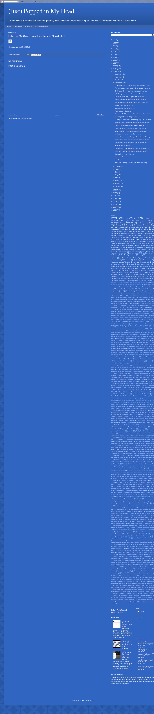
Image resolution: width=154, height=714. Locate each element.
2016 (115, 66)
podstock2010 (139, 272)
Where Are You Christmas (117, 328)
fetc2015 (122, 266)
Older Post (100, 115)
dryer (130, 402)
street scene (132, 556)
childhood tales (115, 247)
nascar (113, 486)
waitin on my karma (144, 589)
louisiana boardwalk (124, 468)
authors (138, 340)
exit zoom (127, 408)
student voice (147, 556)
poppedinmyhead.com (116, 517)
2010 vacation (126, 260)
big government (121, 346)
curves (138, 385)
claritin (121, 371)
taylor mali (140, 564)
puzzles (147, 523)
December (118, 74)
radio (119, 307)
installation (123, 299)
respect (121, 529)
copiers (131, 381)
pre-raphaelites (145, 305)
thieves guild (133, 575)
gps (138, 266)
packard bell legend (145, 503)
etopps (149, 252)
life (119, 463)
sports (119, 550)
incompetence (146, 445)
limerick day (138, 463)
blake (126, 350)
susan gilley (139, 311)
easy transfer (119, 404)
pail (112, 505)
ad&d (150, 330)
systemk (139, 562)
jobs (144, 299)
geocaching (114, 422)
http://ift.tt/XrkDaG (24, 47)
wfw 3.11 (129, 593)
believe (146, 344)
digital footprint (116, 394)
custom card (129, 288)
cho (117, 369)
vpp (136, 589)
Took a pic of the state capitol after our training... (131, 96)
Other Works (18, 26)
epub (112, 408)
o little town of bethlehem (141, 494)
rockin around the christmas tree (124, 531)
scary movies (148, 307)
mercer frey (121, 474)
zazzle (141, 601)
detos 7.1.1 (114, 391)
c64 (126, 284)
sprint (112, 552)
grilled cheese (143, 430)
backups (133, 342)
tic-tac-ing (147, 575)
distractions (120, 396)
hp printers (130, 441)
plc (147, 513)
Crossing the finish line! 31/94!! (125, 108)
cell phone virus (124, 367)
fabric (149, 408)
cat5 (144, 365)
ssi (139, 552)
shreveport (130, 309)
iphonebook (131, 449)
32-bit (138, 321)
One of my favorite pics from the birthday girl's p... (131, 125)
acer (130, 330)
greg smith (130, 430)
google (131, 241)
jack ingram (116, 453)
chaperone (148, 367)
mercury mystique (131, 474)
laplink (127, 459)
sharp (118, 542)
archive (128, 336)
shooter (124, 542)
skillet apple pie (126, 544)
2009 (115, 201)
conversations (145, 379)
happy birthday (123, 297)
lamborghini (121, 459)
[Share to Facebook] (38, 55)
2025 (115, 43)
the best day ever (148, 571)
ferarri (126, 412)
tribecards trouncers (119, 245)
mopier (114, 480)
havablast (149, 433)
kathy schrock (116, 455)
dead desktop (148, 288)
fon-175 (124, 295)
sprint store (119, 552)
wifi (137, 315)
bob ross (121, 354)
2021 (115, 51)
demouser (122, 389)
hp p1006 (123, 441)
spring (125, 550)
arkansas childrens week (129, 338)
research (139, 527)
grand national (132, 428)
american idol (117, 221)
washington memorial (138, 591)
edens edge (119, 293)
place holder (125, 513)
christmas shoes (145, 369)
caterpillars (150, 365)
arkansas (118, 338)
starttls (129, 554)
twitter (143, 313)
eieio (148, 404)
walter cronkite (126, 591)
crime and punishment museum (144, 383)
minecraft (136, 476)
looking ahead (145, 268)
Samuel (143, 280)
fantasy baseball (138, 293)
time (119, 577)
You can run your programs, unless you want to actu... (133, 88)
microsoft (132, 256)
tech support (129, 235)
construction (145, 262)
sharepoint (114, 233)
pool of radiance (142, 515)
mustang (113, 484)
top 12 (149, 276)
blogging (127, 262)
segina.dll (149, 538)
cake (128, 361)
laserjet (140, 459)
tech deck (138, 566)
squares (134, 552)
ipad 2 (118, 449)
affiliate (129, 332)
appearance (114, 282)
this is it (141, 575)
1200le (141, 319)
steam (120, 311)
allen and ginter (147, 332)
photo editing (131, 305)
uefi (117, 585)
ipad (124, 247)
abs (149, 328)
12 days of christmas (119, 280)
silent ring (138, 542)
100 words (147, 317)
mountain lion (137, 480)
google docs (114, 297)
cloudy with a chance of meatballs (129, 373)
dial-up (139, 391)
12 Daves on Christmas (131, 319)
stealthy (141, 554)
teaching (141, 276)
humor (124, 268)
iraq (135, 299)
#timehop (118, 160)
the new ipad (124, 573)
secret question (127, 538)
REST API (118, 326)
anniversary (148, 260)
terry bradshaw (139, 568)
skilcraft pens (116, 544)
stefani (146, 554)
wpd (134, 597)
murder (120, 482)
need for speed (121, 239)
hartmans (141, 433)
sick (142, 309)
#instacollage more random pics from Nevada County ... (133, 137)
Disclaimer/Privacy (41, 26)
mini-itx (143, 476)
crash (127, 383)
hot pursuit (132, 254)
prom (133, 521)
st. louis (144, 552)
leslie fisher (130, 461)
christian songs (135, 369)
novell (148, 492)
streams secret (123, 556)
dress (147, 400)
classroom (128, 371)
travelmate (122, 583)
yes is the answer (148, 599)
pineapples (148, 511)
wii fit (151, 593)
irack (138, 449)
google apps (122, 254)
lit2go (122, 466)
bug (126, 359)
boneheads (141, 354)
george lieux (122, 422)
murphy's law (128, 482)
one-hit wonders (130, 498)
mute (119, 484)
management (117, 301)
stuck (125, 311)
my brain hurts (127, 484)
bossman (120, 284)
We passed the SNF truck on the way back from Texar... (133, 85)
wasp (147, 591)
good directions (134, 426)
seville (136, 540)
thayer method (138, 571)
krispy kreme (141, 457)
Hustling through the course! (124, 105)
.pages (140, 317)
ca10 (112, 361)
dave (129, 387)
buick (131, 359)
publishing (113, 307)
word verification (120, 597)
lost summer (149, 466)
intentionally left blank (120, 447)
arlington (152, 338)
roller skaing (138, 531)
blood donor (114, 352)
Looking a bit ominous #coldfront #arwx (128, 134)
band (139, 342)
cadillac (123, 361)
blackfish (120, 350)
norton (120, 492)
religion (133, 527)
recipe (130, 258)
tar (126, 564)
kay (123, 455)
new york (143, 270)
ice (113, 445)
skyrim (142, 258)
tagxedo (146, 311)
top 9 (117, 579)
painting (113, 272)
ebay (126, 404)
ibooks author (114, 299)
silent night (131, 542)
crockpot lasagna (129, 385)
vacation (123, 278)
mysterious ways (137, 484)
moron (130, 480)
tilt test (114, 577)
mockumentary (133, 478)
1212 (147, 319)
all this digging (137, 260)
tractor (121, 581)
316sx (133, 321)
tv (113, 585)
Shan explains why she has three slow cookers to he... (133, 131)
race (145, 525)
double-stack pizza (130, 400)
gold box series (123, 426)
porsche (126, 517)
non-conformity (144, 490)
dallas (136, 288)
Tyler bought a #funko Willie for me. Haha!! (129, 94)
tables (144, 562)
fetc (153, 229)
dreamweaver (140, 400)
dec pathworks (146, 387)
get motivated (131, 422)
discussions (147, 394)
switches (125, 562)
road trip (150, 529)
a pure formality (142, 328)
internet (129, 299)
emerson (121, 406)
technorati (113, 568)
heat (141, 435)
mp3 (150, 480)
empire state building (140, 406)
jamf (137, 241)
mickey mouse (115, 476)
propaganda (149, 521)
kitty (122, 457)
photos (148, 247)
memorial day (123, 256)
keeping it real (129, 455)
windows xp (124, 595)
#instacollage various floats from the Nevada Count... (132, 140)
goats (151, 424)
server (114, 309)
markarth (129, 470)
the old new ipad (145, 573)
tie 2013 (124, 249)
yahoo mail (120, 599)
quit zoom (125, 525)
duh (135, 402)
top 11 (144, 577)
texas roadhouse (121, 571)
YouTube (131, 218)
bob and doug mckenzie (146, 352)
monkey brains (143, 478)
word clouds (149, 595)
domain (147, 398)
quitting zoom (133, 525)
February (118, 183)
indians (140, 254)
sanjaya (113, 274)
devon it (121, 391)
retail (133, 529)
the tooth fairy (124, 575)
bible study (146, 282)
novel (139, 256)
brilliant (143, 356)
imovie (118, 445)
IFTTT (114, 218)
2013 (115, 190)
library (114, 463)
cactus (117, 361)
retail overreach (141, 529)
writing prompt (141, 597)
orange (142, 501)
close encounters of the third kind (141, 371)
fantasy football (130, 410)
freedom (138, 418)
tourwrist (131, 579)
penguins (122, 305)
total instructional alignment (124, 313)
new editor (129, 490)
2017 (115, 63)
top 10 (139, 577)
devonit (122, 291)
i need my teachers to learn (135, 443)
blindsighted (140, 350)
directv (124, 394)
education (149, 237)
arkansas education (135, 282)
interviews (130, 447)
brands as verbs (127, 356)
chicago (115, 237)
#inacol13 (120, 231)
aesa (142, 231)
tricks (112, 260)
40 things (128, 225)
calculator (134, 361)
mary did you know (139, 470)
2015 (115, 69)
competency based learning (128, 286)
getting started (141, 422)
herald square (148, 435)
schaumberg (148, 536)
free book (130, 295)
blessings (132, 350)
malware (123, 470)
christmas (146, 284)
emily (113, 227)
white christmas (144, 593)
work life (129, 223)
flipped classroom (115, 295)
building (136, 359)
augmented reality (122, 340)
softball (127, 548)
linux (117, 466)
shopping (116, 249)
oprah (136, 501)
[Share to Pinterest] (40, 55)
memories (131, 247)
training (131, 249)
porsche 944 (134, 517)
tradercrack (129, 581)
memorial (113, 474)
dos (143, 252)
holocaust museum (133, 437)
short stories (122, 309)
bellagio (152, 344)
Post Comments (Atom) (25, 118)
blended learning (118, 262)
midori (122, 476)
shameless (143, 540)
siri (150, 542)
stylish (143, 558)
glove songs (129, 424)
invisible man (148, 447)
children (139, 284)
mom (120, 270)
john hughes (150, 453)
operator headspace (128, 501)
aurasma (131, 340)
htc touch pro (145, 441)
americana (123, 334)
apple (138, 245)
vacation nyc (132, 278)
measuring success (140, 472)
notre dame (137, 492)
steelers (137, 239)
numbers (130, 494)
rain (124, 307)
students (131, 311)
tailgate (150, 562)
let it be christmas (139, 461)
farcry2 (144, 410)
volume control (129, 589)
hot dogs (137, 439)
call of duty (142, 361)
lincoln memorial (147, 463)
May (116, 175)
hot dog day (130, 439)
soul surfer (145, 548)
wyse (120, 317)
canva (130, 363)
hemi (117, 268)
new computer (120, 490)
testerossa (149, 568)
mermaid (140, 474)
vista (140, 278)
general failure (141, 420)
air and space (136, 332)
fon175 (126, 416)
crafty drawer (119, 383)
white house (131, 315)
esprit (117, 408)
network (127, 270)
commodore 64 (125, 237)
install (130, 268)
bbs (141, 344)
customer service (138, 237)
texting (130, 571)
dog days (141, 398)
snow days (141, 274)
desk (135, 389)
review (148, 272)
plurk (121, 243)
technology (118, 225)
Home (9, 26)
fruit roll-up (145, 418)
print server (114, 521)
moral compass (123, 480)
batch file (130, 344)
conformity (146, 377)
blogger (113, 284)
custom (144, 385)
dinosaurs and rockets (118, 264)
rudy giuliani (120, 533)
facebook (132, 233)
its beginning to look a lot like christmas (126, 451)
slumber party (122, 546)
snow (134, 274)
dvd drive (141, 402)
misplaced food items (139, 301)
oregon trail (149, 501)
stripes (140, 556)
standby (115, 554)
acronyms (136, 330)
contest (139, 286)
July (116, 169)
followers (120, 416)
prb (146, 517)
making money (114, 470)
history (145, 297)
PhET (112, 326)
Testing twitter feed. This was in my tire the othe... (131, 99)
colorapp (129, 375)
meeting (130, 301)
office (112, 496)
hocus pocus (122, 437)
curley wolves (120, 288)
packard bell (134, 503)
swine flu (113, 562)
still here (115, 556)
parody (131, 239)
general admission (130, 420)
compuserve (138, 375)
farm (146, 293)
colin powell (122, 375)
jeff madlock (129, 453)
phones (121, 272)
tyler (118, 260)
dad (136, 229)
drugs (125, 402)
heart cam (135, 435)
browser (121, 359)
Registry (132, 326)
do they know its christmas (142, 396)
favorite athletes (115, 412)
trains (143, 581)
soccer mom (119, 548)
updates (115, 278)
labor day (113, 459)
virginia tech (116, 589)
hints (140, 297)
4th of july (150, 321)
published (114, 258)
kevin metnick (144, 455)
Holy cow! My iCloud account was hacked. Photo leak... (133, 114)
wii (141, 315)
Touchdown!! (119, 157)
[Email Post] (27, 54)
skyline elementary (137, 544)
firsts (132, 414)
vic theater (132, 587)
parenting (144, 505)
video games (141, 249)
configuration (138, 377)
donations (113, 400)
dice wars (145, 391)
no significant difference (137, 303)
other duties (148, 303)
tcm (112, 566)
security (120, 274)
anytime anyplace (133, 334)
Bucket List (28, 26)
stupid (148, 258)
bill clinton (146, 346)
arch (122, 336)
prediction (127, 519)
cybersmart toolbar (116, 387)
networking (144, 229)
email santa (114, 406)
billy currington (122, 348)
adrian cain (114, 332)
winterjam (136, 595)
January (118, 186)
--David (142, 611)
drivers (139, 291)
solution (133, 548)
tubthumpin (141, 583)
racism (150, 525)
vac (143, 585)
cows (112, 288)
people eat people (142, 507)
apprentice (150, 334)
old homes (139, 496)
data (141, 288)
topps (112, 313)
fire (147, 412)
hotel (143, 439)
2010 (115, 198)
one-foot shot (120, 498)
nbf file (146, 486)
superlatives (138, 560)
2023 (115, 48)
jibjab (135, 453)
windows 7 (131, 245)
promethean (140, 521)
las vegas (134, 459)
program (127, 521)
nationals (140, 486)
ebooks (132, 404)
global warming (119, 424)
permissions (121, 509)
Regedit (126, 326)
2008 (115, 204)
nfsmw (136, 490)
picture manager (138, 511)
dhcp (134, 391)
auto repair (146, 340)
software (115, 276)
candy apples (116, 363)
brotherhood (114, 359)
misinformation (123, 478)
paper (128, 505)
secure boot (136, 538)
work (122, 229)
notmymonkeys (128, 492)
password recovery (116, 507)
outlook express (124, 503)
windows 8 (115, 595)
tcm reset (118, 566)
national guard (120, 486)
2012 (115, 193)
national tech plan (130, 486)
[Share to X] (36, 55)
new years (135, 270)
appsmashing (123, 282)
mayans (131, 472)
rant (128, 527)
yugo (136, 601)
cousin (148, 381)
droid (121, 402)
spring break (132, 550)
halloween (145, 266)
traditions (137, 581)
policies (133, 515)
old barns (131, 496)
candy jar (124, 363)
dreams (131, 264)
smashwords (148, 309)
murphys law (137, 482)
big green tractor (131, 346)
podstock (129, 272)
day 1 (134, 387)
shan (136, 258)
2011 (115, 195)
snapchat (145, 546)
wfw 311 (135, 593)
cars (112, 365)
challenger (140, 367)
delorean (115, 389)
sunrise (115, 560)
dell (117, 291)
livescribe (141, 466)
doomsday (120, 400)
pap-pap (115, 305)
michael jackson (118, 235)
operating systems (116, 501)
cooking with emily (115, 381)
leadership (150, 299)
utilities (138, 585)
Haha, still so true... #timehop (124, 154)
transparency (114, 583)
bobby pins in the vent (131, 354)
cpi (113, 383)
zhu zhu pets (148, 601)
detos (147, 389)
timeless (124, 577)
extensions (143, 408)
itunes (139, 299)
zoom (125, 317)
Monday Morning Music (122, 145)
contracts (130, 379)
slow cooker (114, 546)
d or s (124, 387)
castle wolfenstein (136, 365)
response (127, 529)
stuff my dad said (135, 558)
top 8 (112, 579)
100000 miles (118, 319)
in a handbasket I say (128, 445)
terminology (130, 568)
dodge (135, 398)
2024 (115, 46)
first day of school (115, 414)
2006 (115, 210)
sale (126, 533)
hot (124, 439)
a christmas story (131, 328)
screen (118, 538)
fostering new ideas (123, 418)
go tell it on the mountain (141, 424)
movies (143, 241)
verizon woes (114, 587)
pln (138, 305)
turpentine (149, 583)
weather (123, 315)
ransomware (121, 527)
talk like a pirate (120, 564)
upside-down (131, 585)
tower (137, 579)
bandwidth (145, 342)
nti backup (113, 494)
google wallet (116, 428)
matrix (124, 301)
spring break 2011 (143, 550)
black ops (149, 348)
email (126, 293)
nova (143, 492)
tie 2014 (138, 235)
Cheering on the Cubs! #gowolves (126, 117)
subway (149, 558)
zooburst (113, 603)
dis (129, 394)
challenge (132, 284)
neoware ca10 (142, 488)
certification (133, 367)
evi (121, 408)
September (119, 83)
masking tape (149, 470)
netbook (151, 488)
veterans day (123, 587)
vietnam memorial (141, 587)
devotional (127, 391)
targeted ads (132, 564)
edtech (137, 404)
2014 (115, 71)
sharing (113, 542)
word (142, 595)
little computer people (131, 466)
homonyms (144, 437)
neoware (134, 488)
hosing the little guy (116, 439)
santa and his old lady (143, 533)
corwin (136, 381)
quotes (140, 525)
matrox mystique (123, 472)
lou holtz (115, 468)
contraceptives (122, 379)
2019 (115, 57)
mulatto (115, 482)
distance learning (134, 252)
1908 (152, 319)
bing (129, 348)
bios (134, 348)
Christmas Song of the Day (144, 225)
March (117, 180)
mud (116, 303)
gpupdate (124, 428)
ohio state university (121, 496)
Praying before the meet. (123, 111)
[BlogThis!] (34, 55)
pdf (133, 507)
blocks (146, 350)
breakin (137, 356)
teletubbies (121, 568)
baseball (145, 245)
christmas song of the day (138, 227)
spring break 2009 (143, 243)
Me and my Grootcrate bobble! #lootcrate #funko (131, 151)
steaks (135, 554)
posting (141, 517)
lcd (112, 461)
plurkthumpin (114, 515)
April (116, 177)
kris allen (133, 457)
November (118, 77)
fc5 (122, 412)
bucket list (124, 233)
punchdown (130, 523)
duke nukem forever (144, 264)
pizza (118, 513)
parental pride (135, 505)
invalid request (139, 447)
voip (122, 589)
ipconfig (124, 449)
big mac (139, 346)
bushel (142, 359)
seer (143, 538)
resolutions (114, 529)
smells (139, 546)
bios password (140, 348)
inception (138, 445)
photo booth (120, 511)
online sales (139, 498)
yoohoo (130, 601)
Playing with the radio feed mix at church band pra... (132, 102)
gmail (114, 254)
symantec (132, 562)
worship (129, 597)
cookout (124, 381)
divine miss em (129, 396)
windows (122, 227)
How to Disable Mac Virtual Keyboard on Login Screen (126, 654)
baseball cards (122, 252)
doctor (120, 398)
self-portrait (120, 540)
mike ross (129, 476)
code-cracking (145, 373)
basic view (123, 344)
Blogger (91, 700)
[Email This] (32, 55)
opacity (146, 498)
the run (117, 575)
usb (148, 313)
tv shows (136, 313)
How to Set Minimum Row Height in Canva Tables (127, 623)
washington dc (148, 278)
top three (124, 579)
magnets (145, 468)
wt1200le (150, 597)
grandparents (141, 428)
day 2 (138, 387)
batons (136, 344)
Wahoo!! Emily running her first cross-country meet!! (132, 122)
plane (138, 513)
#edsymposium (133, 317)
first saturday (125, 414)
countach (142, 381)
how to (117, 441)
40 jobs (144, 321)
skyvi (146, 544)
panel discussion (119, 505)
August (117, 166)
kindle (136, 268)
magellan (138, 468)
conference (136, 262)
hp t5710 (138, 441)
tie (112, 231)
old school (147, 496)
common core (114, 286)
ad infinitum (143, 330)
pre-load (113, 519)
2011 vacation (121, 241)
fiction (132, 412)
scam (134, 536)
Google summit (132, 231)
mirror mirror (114, 478)
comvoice (113, 377)
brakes (118, 356)
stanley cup (122, 554)
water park (115, 593)
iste (142, 449)
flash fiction (131, 266)
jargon (122, 453)
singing (145, 542)
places (132, 513)
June (117, 172)
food (132, 416)
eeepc (143, 404)
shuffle (136, 309)
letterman (148, 461)
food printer (139, 416)
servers (128, 274)
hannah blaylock (132, 433)
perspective (130, 509)
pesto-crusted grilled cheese (142, 509)
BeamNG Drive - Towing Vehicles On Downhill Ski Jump (127, 643)
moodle (149, 301)
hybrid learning (114, 443)
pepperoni (113, 509)
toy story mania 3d (147, 579)
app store (142, 334)
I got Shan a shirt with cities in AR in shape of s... (131, 128)
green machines (120, 430)
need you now (126, 488)
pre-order (120, 519)
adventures (122, 332)
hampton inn (121, 433)
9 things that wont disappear (120, 324)
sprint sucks (127, 552)
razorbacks (122, 258)
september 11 (128, 540)
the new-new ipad (134, 573)
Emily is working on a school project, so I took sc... (131, 91)
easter (112, 293)
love (133, 468)
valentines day (115, 315)
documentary (127, 398)
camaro (149, 361)
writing (129, 229)
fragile (131, 418)
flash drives (151, 414)
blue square (135, 352)
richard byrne (134, 307)
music (121, 303)
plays (143, 513)
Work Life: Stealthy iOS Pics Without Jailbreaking (131, 162)
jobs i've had (142, 453)
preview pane (142, 519)
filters (143, 412)
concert (120, 377)
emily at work (129, 406)
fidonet (137, 412)
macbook (114, 256)
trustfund (134, 583)
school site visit (130, 243)
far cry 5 (138, 410)
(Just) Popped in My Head (41, 11)
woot (145, 315)
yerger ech (139, 599)
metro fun (146, 474)
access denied (114, 330)
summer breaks (132, 276)
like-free (130, 463)
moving (145, 480)
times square (132, 577)
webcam (122, 593)
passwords (127, 507)
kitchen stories (115, 457)
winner (130, 595)
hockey (115, 437)
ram (128, 307)
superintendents (129, 560)
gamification (114, 420)
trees (128, 583)
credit (132, 383)
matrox (114, 472)
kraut (127, 457)
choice (122, 369)
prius (121, 521)
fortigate (113, 418)
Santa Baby (140, 326)
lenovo (123, 461)
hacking (151, 430)
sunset (120, 560)
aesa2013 (147, 235)
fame (114, 410)
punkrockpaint (138, 523)
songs (122, 276)
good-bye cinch (144, 426)
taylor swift (148, 564)
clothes (115, 373)
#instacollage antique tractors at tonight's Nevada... (132, 142)
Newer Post (13, 115)
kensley (137, 455)
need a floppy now (116, 488)
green (112, 430)
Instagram (135, 221)
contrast (137, 379)
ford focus (146, 416)
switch (119, 562)
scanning (140, 536)
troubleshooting (143, 223)
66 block (135, 280)
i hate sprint (123, 443)
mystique (147, 484)
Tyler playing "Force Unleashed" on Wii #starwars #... (132, 148)
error (131, 293)
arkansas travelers (143, 338)
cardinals (142, 363)
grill (136, 430)
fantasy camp (120, 410)
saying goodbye (126, 536)
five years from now (141, 414)
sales (141, 307)
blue (129, 352)
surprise (146, 560)
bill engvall (113, 348)
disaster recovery (136, 394)
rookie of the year (148, 531)
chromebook (114, 371)
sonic (138, 548)
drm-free (115, 402)
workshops (114, 317)
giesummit (141, 233)
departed (129, 389)
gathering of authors (145, 295)
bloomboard (122, 352)
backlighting (114, 342)
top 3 (149, 577)
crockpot (120, 385)
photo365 (148, 218)
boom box (148, 354)
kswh (148, 457)
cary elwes (118, 365)
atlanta (113, 252)
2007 (115, 207)
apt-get (117, 336)
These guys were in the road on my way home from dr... (133, 120)
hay (130, 435)
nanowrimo (140, 247)
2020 (115, 54)
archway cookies (136, 336)
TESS (146, 326)
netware (127, 303)
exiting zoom (135, 408)
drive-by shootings (131, 291)
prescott (134, 519)
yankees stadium (129, 599)
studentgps (126, 558)
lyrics (114, 270)
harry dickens (133, 297)
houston (149, 439)
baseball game (114, 344)
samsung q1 (132, 533)
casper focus (126, 365)
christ (127, 369)
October (118, 80)
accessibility (124, 330)
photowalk (128, 511)
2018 (115, 60)
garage (121, 420)
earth (112, 404)
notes (150, 241)
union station (123, 585)
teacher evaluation (128, 566)
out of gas (115, 503)
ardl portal (145, 336)
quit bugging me (117, 525)
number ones (122, 494)
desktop (141, 389)
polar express (124, 515)
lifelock (124, 463)
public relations (121, 523)
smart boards (132, 546)
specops (113, 550)
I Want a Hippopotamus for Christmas (140, 324)
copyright (146, 286)
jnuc (147, 233)
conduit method (128, 377)
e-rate (147, 402)
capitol (136, 363)
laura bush (147, 459)
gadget (136, 295)
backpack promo (124, 342)
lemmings (117, 461)
